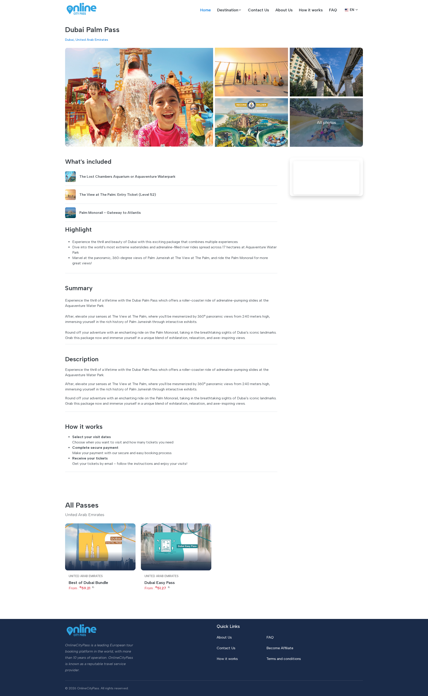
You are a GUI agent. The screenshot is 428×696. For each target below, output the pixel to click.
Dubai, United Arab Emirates (86, 40)
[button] (229, 10)
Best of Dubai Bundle (88, 582)
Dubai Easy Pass (159, 582)
